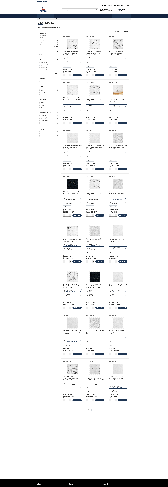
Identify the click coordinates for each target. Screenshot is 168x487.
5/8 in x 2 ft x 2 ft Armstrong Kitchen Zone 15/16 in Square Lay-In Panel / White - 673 (118, 240)
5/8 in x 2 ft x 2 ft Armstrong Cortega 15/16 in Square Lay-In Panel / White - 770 (116, 53)
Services (75, 16)
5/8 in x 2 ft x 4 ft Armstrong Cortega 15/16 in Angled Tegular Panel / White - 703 (71, 378)
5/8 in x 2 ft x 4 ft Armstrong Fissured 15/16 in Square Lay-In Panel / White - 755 (94, 99)
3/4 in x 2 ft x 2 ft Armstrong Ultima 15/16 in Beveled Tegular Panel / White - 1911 (95, 147)
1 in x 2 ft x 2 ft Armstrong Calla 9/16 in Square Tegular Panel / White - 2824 (117, 378)
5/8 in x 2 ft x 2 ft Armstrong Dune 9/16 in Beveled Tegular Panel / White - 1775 (95, 240)
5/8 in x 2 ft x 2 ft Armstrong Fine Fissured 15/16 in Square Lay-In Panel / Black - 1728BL (71, 193)
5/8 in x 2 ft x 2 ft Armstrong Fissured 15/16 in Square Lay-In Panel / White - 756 (94, 193)
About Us (84, 16)
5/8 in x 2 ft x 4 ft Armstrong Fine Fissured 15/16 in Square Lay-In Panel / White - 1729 (94, 53)
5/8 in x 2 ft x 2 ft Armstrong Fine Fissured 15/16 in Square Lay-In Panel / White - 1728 (71, 53)
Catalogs (110, 5)
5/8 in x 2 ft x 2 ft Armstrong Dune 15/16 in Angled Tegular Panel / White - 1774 (118, 193)
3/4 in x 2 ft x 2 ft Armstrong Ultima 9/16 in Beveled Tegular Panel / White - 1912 (72, 147)
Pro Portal (58, 16)
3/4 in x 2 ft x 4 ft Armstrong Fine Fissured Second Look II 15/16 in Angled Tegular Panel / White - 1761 (95, 378)
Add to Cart (77, 75)
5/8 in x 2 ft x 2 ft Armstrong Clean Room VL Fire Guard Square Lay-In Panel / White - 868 (72, 332)
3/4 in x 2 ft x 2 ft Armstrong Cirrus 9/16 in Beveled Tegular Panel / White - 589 (95, 332)
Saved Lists (104, 5)
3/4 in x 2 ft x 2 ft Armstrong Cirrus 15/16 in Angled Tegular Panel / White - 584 (118, 147)
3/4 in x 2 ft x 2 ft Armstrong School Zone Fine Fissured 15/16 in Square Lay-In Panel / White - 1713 (72, 240)
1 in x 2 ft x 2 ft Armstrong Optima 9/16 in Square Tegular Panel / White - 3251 (118, 332)
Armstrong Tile (54, 18)
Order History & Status (118, 5)
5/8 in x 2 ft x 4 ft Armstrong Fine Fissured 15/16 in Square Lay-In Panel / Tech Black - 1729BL (94, 286)
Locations (93, 16)
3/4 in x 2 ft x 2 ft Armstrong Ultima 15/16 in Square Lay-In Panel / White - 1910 (118, 286)
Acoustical (46, 18)
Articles (67, 16)
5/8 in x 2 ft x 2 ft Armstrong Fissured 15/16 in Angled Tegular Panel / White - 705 (71, 286)
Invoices (127, 5)
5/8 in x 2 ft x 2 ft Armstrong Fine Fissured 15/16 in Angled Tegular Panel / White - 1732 (71, 99)
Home (40, 18)
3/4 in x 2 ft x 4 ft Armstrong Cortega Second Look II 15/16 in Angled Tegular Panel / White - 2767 (117, 100)
